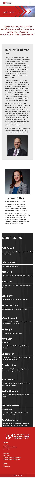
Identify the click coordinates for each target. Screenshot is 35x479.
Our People (6, 449)
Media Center (7, 466)
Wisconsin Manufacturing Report (12, 457)
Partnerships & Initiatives (10, 447)
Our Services (7, 455)
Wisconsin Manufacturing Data (12, 459)
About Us (6, 445)
